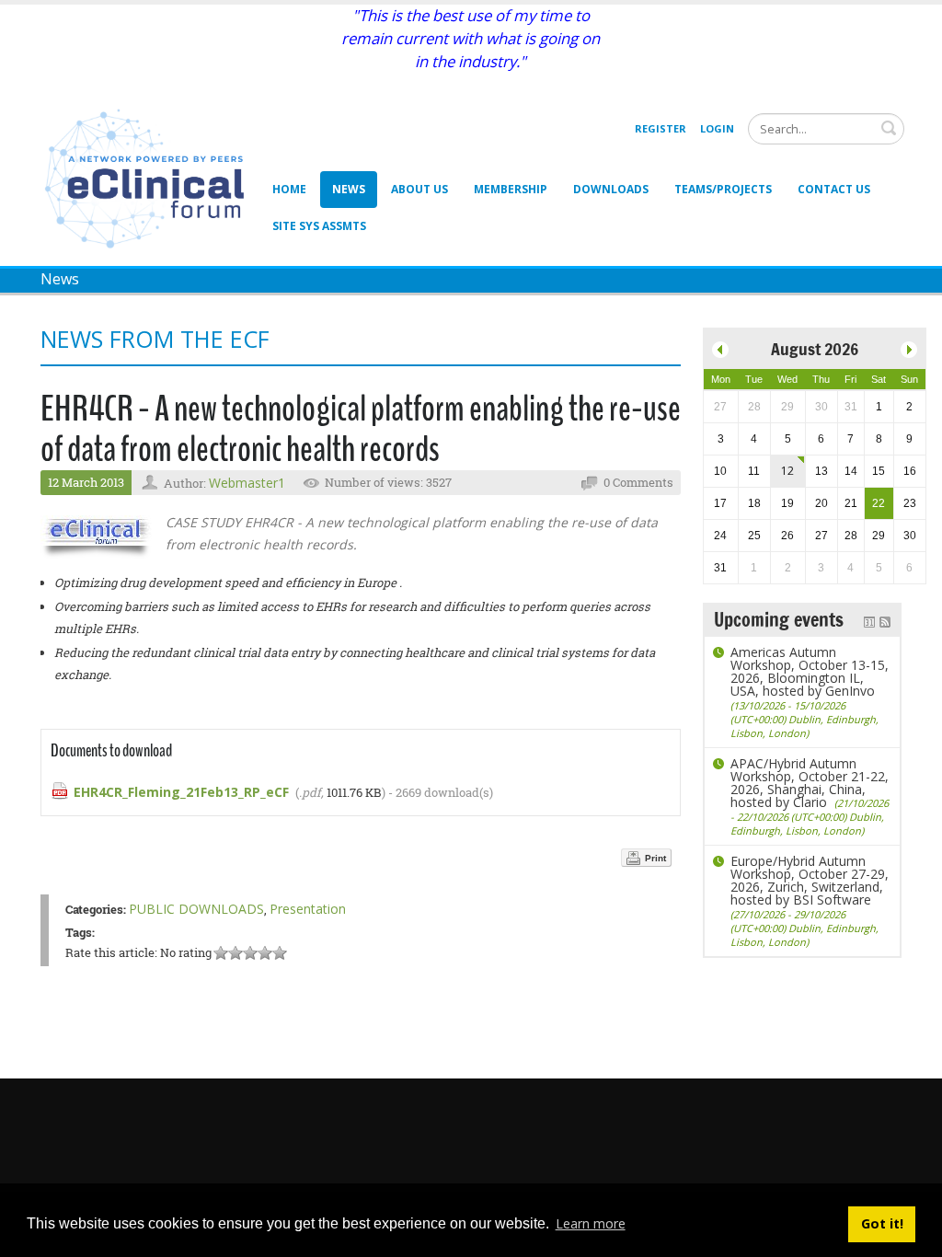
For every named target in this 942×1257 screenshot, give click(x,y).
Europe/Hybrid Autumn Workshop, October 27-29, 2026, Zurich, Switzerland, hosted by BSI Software (809, 900)
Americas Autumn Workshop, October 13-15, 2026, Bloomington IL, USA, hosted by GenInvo (809, 691)
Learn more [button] (591, 1223)
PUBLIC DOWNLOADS (196, 908)
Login (717, 128)
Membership (510, 189)
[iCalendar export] (869, 620)
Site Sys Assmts (319, 226)
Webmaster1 (247, 482)
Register (660, 128)
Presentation (308, 908)
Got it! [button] (882, 1223)
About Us (419, 189)
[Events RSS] (884, 620)
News (348, 189)
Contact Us (834, 189)
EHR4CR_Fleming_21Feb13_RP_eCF (181, 792)
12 (787, 471)
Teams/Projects (723, 189)
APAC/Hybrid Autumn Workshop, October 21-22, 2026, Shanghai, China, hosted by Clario (809, 796)
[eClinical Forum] (149, 177)
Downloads (611, 189)
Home (289, 189)
